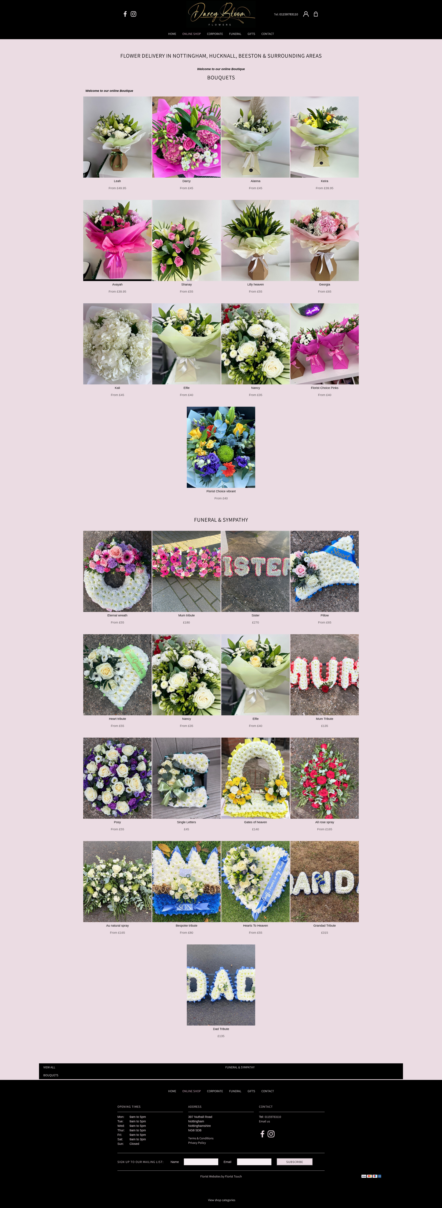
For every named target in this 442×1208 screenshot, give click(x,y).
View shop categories (221, 1200)
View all (49, 1067)
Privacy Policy (197, 1143)
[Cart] (318, 14)
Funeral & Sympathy (239, 1067)
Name (175, 1162)
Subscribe (294, 1162)
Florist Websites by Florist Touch (221, 1176)
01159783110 (288, 14)
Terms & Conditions (200, 1138)
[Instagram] (133, 14)
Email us (264, 1121)
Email (227, 1162)
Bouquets (50, 1075)
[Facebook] (125, 14)
